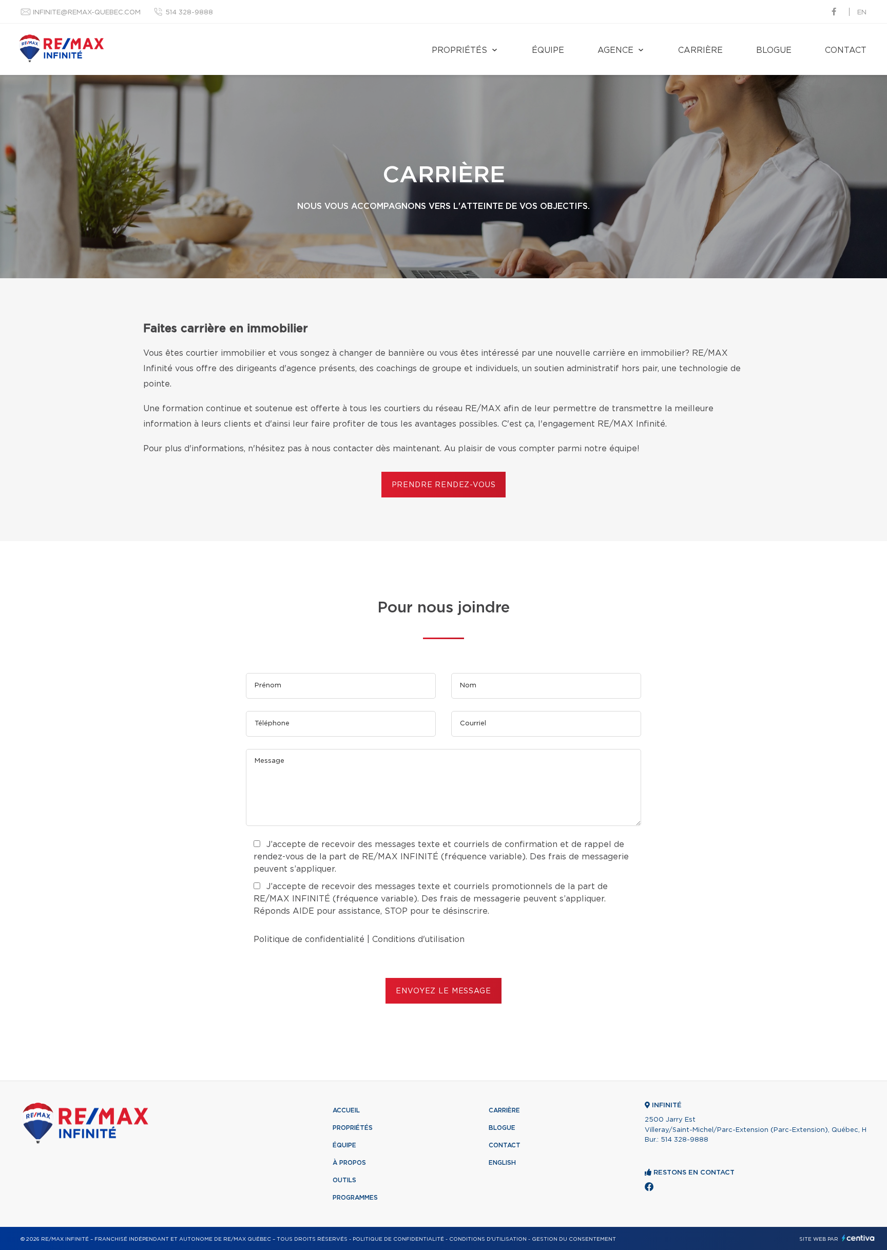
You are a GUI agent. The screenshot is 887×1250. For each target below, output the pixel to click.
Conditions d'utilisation (418, 939)
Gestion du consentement (574, 1239)
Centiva (858, 1238)
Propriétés (459, 50)
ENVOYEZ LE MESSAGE (443, 991)
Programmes (355, 1198)
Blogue (774, 50)
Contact (845, 50)
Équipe (548, 50)
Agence (615, 50)
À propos (349, 1163)
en (861, 12)
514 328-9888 (189, 12)
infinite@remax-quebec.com (87, 12)
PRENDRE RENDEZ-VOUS (444, 485)
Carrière (700, 50)
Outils (344, 1180)
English (502, 1163)
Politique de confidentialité (309, 939)
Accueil (346, 1110)
